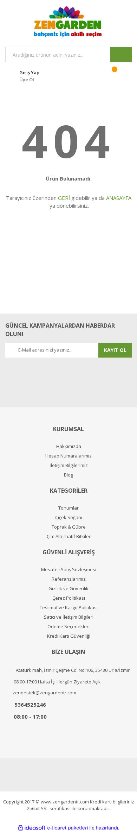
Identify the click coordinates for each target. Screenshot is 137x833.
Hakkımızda (68, 446)
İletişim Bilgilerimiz (69, 465)
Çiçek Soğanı (68, 517)
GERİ (64, 197)
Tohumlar (68, 508)
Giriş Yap (29, 72)
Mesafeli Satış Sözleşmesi (68, 569)
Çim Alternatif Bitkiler (69, 536)
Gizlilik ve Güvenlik (68, 588)
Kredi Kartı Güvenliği (68, 636)
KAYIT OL (115, 350)
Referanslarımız (69, 579)
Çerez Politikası (68, 598)
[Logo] (68, 21)
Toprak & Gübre (69, 527)
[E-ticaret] (67, 828)
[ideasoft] (32, 828)
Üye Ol (26, 79)
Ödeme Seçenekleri (68, 626)
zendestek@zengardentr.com (44, 692)
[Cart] (119, 75)
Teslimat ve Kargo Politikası (69, 607)
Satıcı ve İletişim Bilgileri (68, 617)
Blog (68, 475)
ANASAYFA (118, 197)
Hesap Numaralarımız (68, 456)
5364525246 (30, 704)
